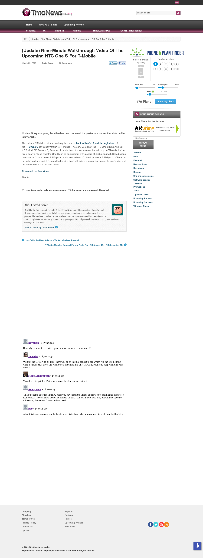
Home (29, 24)
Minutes (139, 84)
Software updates (141, 179)
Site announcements (143, 175)
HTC (69, 189)
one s (85, 189)
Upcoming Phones (74, 24)
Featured (137, 160)
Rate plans (138, 168)
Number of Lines (166, 59)
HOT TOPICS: (30, 31)
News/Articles (140, 164)
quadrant (93, 189)
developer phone (57, 189)
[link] (144, 129)
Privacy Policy (29, 522)
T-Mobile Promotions (139, 185)
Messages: (168, 84)
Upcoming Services (143, 202)
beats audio (37, 189)
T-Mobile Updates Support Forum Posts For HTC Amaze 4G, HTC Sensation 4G (85, 245)
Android (137, 152)
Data (135, 156)
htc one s (76, 189)
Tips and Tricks (140, 194)
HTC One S (32, 146)
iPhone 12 (59, 31)
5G (44, 31)
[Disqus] (74, 376)
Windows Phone (141, 206)
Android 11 (78, 31)
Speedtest (104, 189)
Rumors (137, 171)
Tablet (136, 190)
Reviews (69, 514)
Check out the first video (35, 171)
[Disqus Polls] (74, 294)
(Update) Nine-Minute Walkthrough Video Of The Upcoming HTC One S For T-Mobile (73, 53)
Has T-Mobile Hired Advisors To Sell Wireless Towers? (50, 240)
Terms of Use (28, 518)
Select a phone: (140, 61)
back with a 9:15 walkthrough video (95, 143)
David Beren (47, 62)
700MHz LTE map (48, 24)
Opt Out (25, 530)
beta (46, 189)
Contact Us (27, 526)
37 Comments (65, 62)
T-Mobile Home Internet (131, 31)
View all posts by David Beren (40, 227)
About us (26, 514)
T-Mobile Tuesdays (101, 31)
